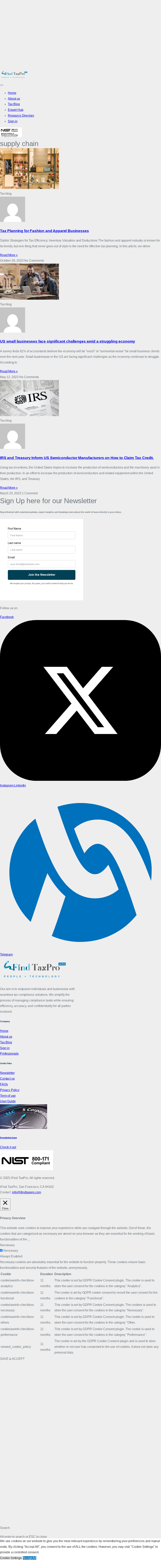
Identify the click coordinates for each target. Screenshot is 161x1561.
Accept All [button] (29, 1558)
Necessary (10, 1250)
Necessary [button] (7, 1245)
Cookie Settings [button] (11, 1558)
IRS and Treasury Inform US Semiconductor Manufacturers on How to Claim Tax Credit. (77, 458)
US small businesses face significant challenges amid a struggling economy (67, 341)
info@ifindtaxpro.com (26, 1192)
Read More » (9, 255)
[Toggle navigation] (1, 85)
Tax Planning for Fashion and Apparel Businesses (44, 231)
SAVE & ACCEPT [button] (12, 1358)
